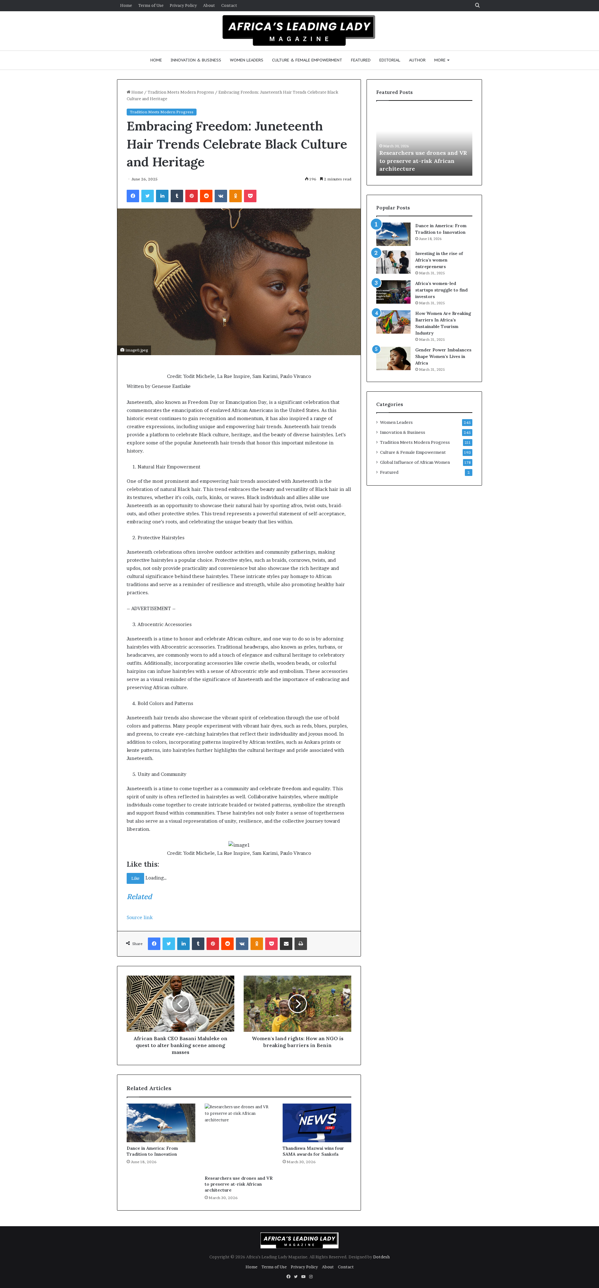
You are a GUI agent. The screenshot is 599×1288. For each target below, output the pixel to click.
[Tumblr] (177, 196)
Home (126, 5)
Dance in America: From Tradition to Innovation (152, 1151)
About (209, 5)
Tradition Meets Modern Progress (181, 92)
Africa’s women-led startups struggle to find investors (441, 290)
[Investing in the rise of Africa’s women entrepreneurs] (393, 262)
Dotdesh (381, 1256)
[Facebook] (133, 196)
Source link (140, 917)
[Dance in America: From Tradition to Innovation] (161, 1123)
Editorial (389, 60)
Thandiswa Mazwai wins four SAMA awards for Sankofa (313, 1151)
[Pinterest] (191, 196)
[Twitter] (147, 196)
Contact (229, 5)
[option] (424, 141)
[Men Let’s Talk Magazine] (299, 30)
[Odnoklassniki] (235, 196)
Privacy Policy (183, 5)
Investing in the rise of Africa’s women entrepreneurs (439, 260)
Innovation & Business (196, 60)
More (440, 60)
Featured (361, 60)
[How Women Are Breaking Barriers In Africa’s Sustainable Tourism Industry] (393, 322)
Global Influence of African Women (415, 462)
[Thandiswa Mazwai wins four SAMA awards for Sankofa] (317, 1123)
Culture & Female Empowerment (307, 60)
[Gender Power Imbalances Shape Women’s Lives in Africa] (393, 358)
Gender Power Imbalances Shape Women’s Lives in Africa (443, 356)
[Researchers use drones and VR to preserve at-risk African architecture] (239, 1138)
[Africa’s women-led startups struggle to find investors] (393, 292)
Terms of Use (150, 5)
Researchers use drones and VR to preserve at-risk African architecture (239, 1184)
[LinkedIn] (162, 196)
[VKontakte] (221, 196)
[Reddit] (206, 196)
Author (417, 60)
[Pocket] (250, 196)
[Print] (301, 944)
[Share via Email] (286, 944)
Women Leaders (246, 60)
